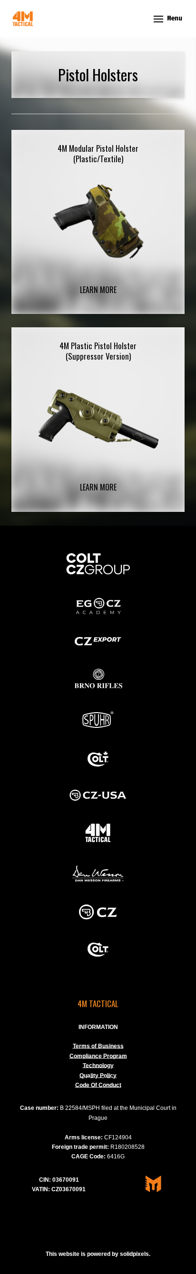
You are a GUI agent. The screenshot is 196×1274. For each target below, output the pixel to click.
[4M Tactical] (23, 19)
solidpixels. (135, 1254)
